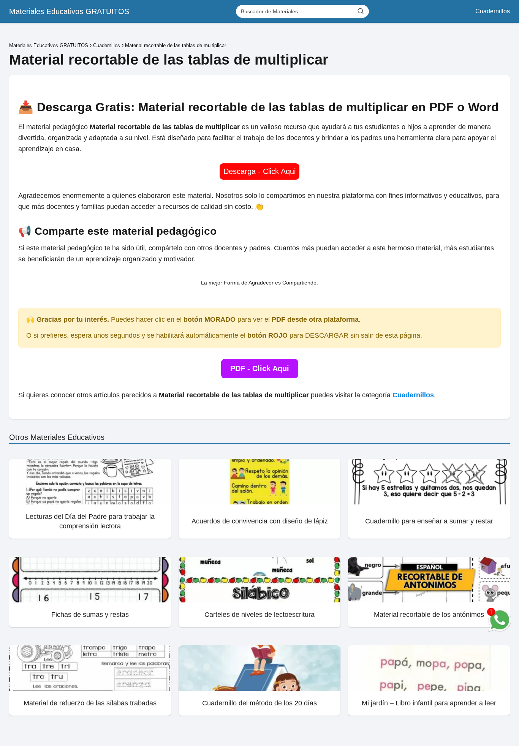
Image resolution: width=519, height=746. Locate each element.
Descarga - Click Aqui (259, 171)
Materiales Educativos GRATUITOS (69, 11)
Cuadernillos (492, 11)
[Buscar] (361, 11)
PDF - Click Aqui (259, 368)
